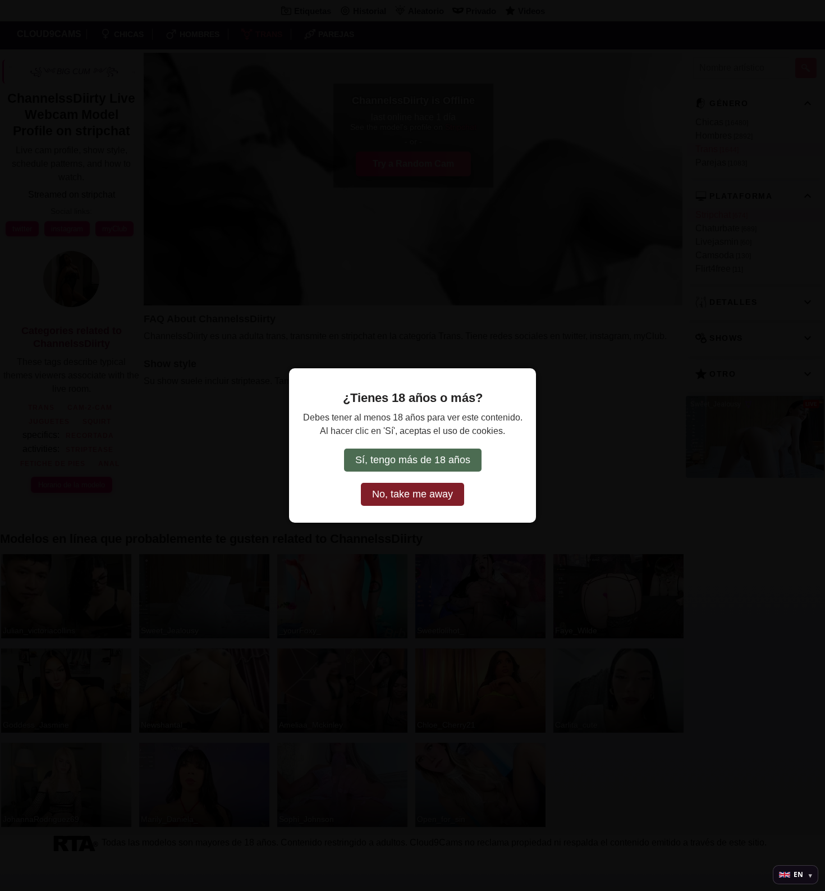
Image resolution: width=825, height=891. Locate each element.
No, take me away (412, 494)
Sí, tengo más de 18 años (412, 459)
